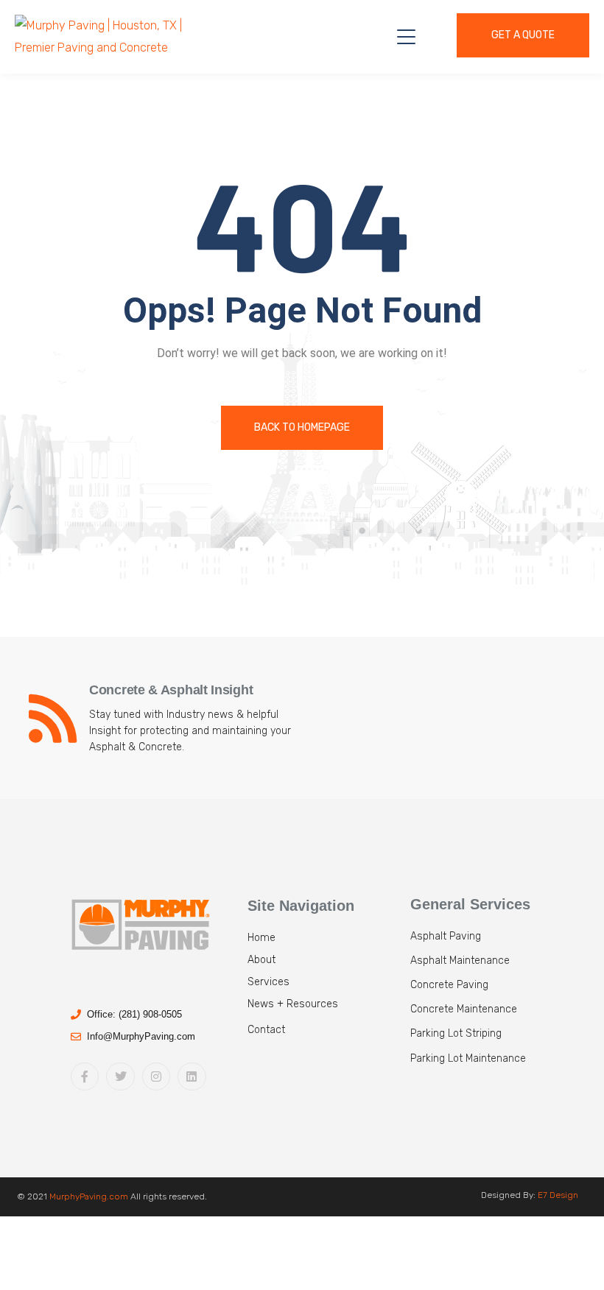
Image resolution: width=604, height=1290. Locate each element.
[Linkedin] (192, 1076)
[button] (324, 1035)
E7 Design (558, 1195)
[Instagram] (156, 1076)
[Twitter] (120, 1076)
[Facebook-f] (85, 1076)
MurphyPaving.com (88, 1196)
